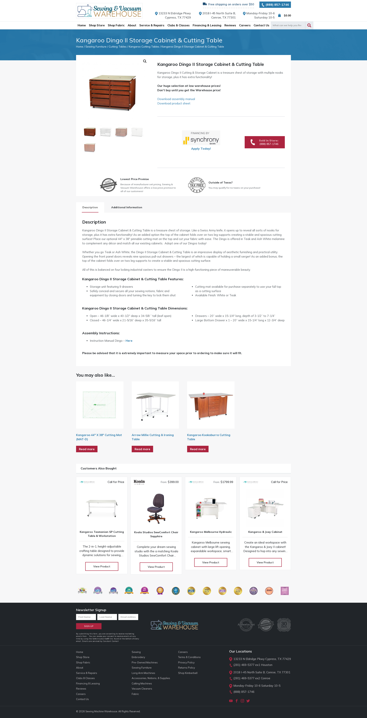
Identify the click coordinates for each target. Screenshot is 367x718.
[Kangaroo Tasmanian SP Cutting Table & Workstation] (101, 509)
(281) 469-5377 (243, 665)
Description (90, 207)
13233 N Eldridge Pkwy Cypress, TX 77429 (262, 659)
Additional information (126, 207)
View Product (101, 566)
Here (129, 340)
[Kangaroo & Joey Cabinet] (265, 509)
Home (79, 46)
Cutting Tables (118, 46)
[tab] (90, 207)
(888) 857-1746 (277, 4)
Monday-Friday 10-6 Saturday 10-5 (256, 685)
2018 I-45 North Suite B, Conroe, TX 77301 (261, 672)
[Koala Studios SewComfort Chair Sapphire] (156, 509)
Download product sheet (173, 103)
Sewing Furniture (95, 46)
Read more (87, 449)
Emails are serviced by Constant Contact (100, 641)
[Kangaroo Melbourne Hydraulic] (210, 509)
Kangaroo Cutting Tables (144, 46)
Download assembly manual (176, 99)
